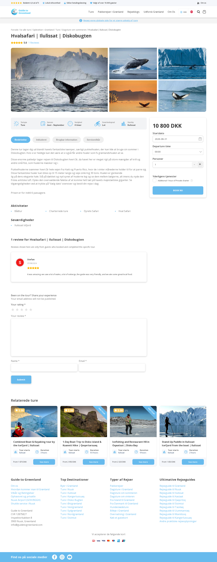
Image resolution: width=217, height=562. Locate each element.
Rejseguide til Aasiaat (171, 496)
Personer (158, 158)
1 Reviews (33, 42)
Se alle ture (25, 29)
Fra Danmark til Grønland (124, 503)
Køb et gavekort (119, 517)
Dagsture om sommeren (74, 29)
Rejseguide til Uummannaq (174, 510)
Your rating (18, 304)
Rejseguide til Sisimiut (172, 503)
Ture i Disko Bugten (71, 500)
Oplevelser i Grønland (43, 29)
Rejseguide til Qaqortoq (173, 500)
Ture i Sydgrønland (71, 510)
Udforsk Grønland (154, 11)
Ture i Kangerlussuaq (72, 496)
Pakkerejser (116, 485)
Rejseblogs (133, 11)
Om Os (171, 11)
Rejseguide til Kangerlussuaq (176, 517)
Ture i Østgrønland (71, 503)
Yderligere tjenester (165, 176)
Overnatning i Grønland (123, 514)
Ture (91, 11)
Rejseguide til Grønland (172, 485)
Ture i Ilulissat (68, 493)
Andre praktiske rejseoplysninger (178, 521)
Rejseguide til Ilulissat (171, 493)
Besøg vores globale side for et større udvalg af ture (110, 20)
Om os (14, 485)
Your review (18, 316)
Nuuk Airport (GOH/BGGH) (25, 500)
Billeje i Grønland (119, 510)
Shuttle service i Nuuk (23, 503)
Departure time (162, 146)
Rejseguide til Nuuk (170, 489)
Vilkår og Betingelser (22, 493)
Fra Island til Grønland (122, 500)
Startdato (158, 133)
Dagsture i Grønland (121, 489)
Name (15, 361)
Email (83, 361)
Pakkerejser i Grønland (110, 11)
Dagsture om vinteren (122, 496)
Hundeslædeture (119, 507)
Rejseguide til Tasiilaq (171, 507)
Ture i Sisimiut (68, 517)
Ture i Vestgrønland (71, 507)
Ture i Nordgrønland (72, 514)
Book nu (178, 190)
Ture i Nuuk (67, 489)
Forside (14, 29)
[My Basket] (204, 12)
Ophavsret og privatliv (23, 496)
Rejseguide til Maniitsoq (173, 514)
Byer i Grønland (69, 485)
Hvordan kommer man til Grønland (30, 489)
